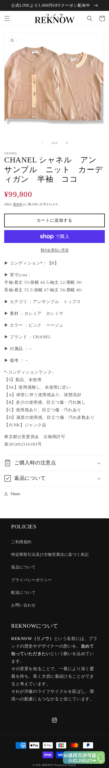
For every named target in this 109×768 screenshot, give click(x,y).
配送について (23, 592)
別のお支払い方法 (54, 250)
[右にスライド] (67, 143)
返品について (23, 567)
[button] (7, 18)
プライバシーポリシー (31, 580)
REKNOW (47, 765)
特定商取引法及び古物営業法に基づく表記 (50, 554)
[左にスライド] (42, 143)
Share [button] (15, 494)
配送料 (17, 204)
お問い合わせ (23, 605)
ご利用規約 (21, 542)
